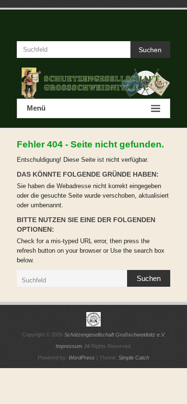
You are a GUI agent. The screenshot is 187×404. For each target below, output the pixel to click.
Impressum (69, 346)
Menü (36, 108)
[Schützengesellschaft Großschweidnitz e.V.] (93, 83)
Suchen (150, 50)
